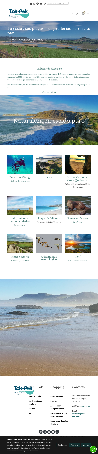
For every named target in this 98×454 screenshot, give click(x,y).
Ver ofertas (14, 46)
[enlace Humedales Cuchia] (20, 243)
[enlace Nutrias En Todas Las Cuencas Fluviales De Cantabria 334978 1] (78, 205)
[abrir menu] (87, 13)
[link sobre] (16, 390)
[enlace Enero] (78, 164)
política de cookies (31, 451)
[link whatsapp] (45, 3)
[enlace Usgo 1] (49, 205)
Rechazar (75, 445)
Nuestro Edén (35, 396)
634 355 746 (85, 406)
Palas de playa (56, 396)
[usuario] (77, 13)
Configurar (62, 445)
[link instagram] (34, 3)
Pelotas (53, 401)
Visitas (32, 408)
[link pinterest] (37, 3)
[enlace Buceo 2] (20, 164)
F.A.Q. (31, 413)
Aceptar (86, 445)
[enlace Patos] (49, 243)
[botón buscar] (72, 13)
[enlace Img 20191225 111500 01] (49, 164)
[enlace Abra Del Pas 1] (78, 243)
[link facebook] (31, 3)
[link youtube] (41, 3)
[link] (19, 14)
